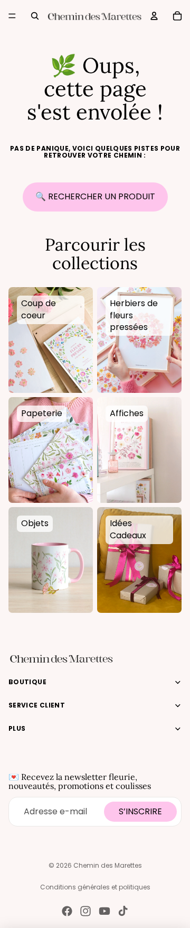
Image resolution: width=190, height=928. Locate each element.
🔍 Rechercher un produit (95, 196)
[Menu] (12, 16)
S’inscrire (140, 811)
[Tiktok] (123, 911)
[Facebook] (67, 911)
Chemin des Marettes (107, 865)
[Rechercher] (34, 15)
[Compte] (154, 15)
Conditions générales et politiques (95, 887)
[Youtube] (104, 911)
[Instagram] (85, 911)
